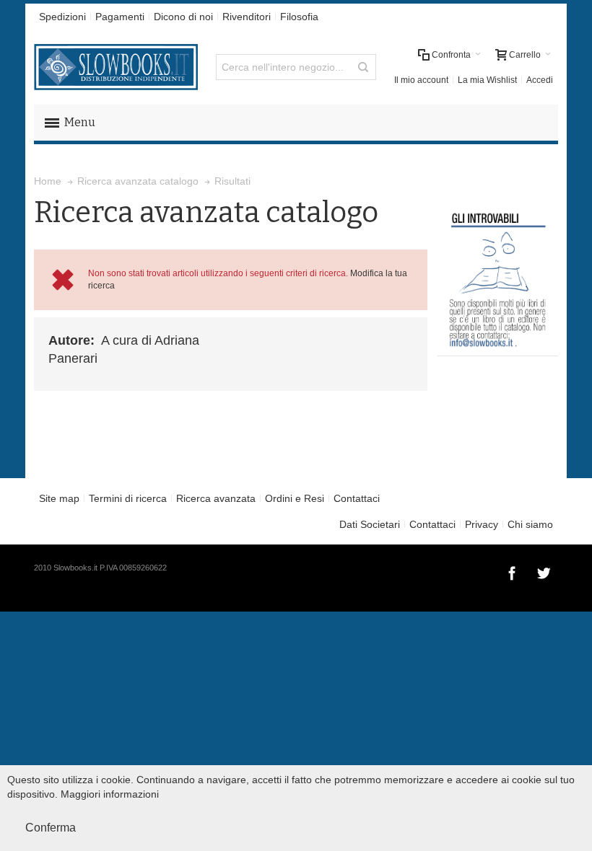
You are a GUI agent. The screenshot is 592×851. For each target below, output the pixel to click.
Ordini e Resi (294, 498)
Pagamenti (119, 16)
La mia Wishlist (487, 80)
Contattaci (357, 498)
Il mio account (421, 80)
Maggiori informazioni (110, 794)
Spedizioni (62, 16)
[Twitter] (543, 571)
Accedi (539, 80)
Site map (59, 498)
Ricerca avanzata (216, 498)
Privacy (481, 524)
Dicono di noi (183, 16)
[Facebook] (513, 571)
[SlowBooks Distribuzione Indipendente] (116, 67)
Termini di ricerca (128, 498)
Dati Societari (369, 524)
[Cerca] (363, 67)
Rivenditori (246, 16)
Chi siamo (530, 524)
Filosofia (299, 16)
